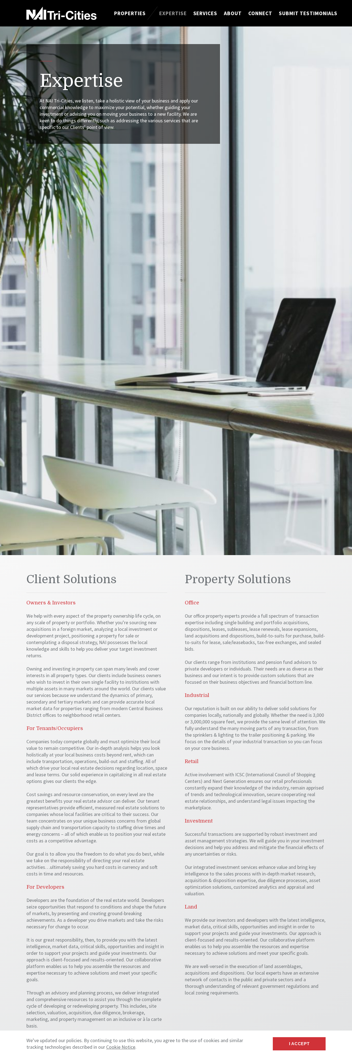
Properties (130, 13)
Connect (260, 13)
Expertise (173, 13)
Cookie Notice (120, 1047)
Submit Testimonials (308, 13)
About (233, 13)
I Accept (299, 1043)
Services (205, 13)
